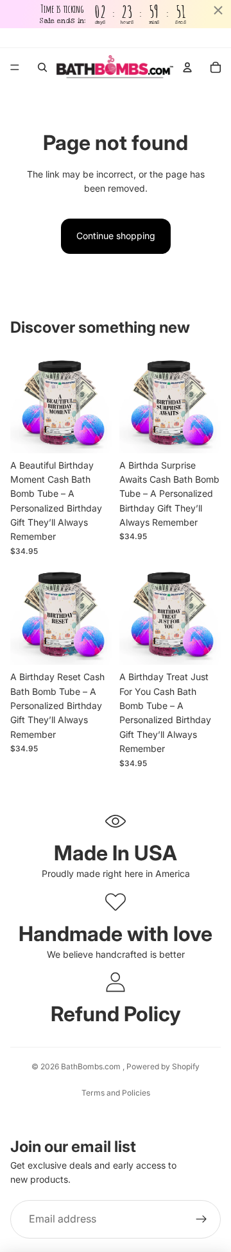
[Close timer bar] (218, 10)
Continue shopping (115, 235)
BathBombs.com (92, 1066)
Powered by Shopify (163, 1066)
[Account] (187, 67)
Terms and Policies (115, 1093)
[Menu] (15, 68)
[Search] (42, 67)
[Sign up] (201, 1219)
